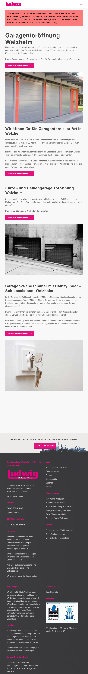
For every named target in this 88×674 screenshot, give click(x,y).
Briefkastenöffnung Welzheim (58, 506)
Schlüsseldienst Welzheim (57, 467)
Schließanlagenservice (55, 533)
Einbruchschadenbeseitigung (58, 537)
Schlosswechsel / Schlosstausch (60, 530)
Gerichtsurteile (52, 591)
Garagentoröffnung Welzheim (58, 510)
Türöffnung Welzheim (55, 498)
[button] (81, 4)
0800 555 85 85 (15, 508)
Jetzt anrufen (45, 445)
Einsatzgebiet (51, 478)
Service (49, 475)
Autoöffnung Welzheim (55, 502)
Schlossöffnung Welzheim (57, 517)
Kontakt (49, 486)
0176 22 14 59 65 (16, 524)
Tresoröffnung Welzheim (56, 514)
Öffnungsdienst (52, 471)
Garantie (49, 482)
